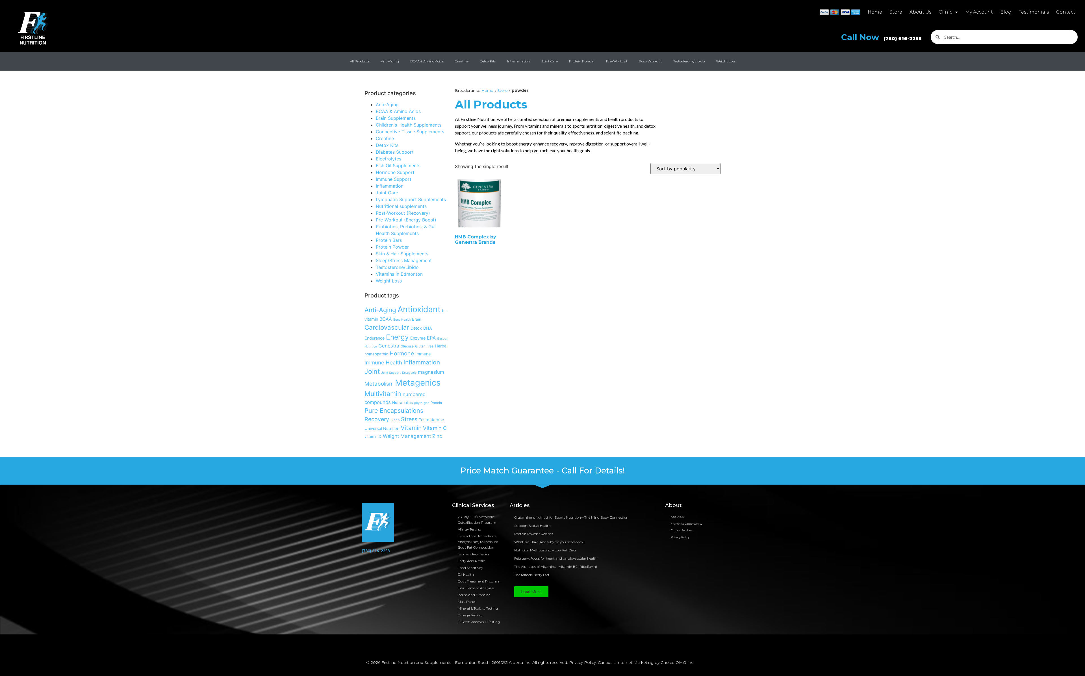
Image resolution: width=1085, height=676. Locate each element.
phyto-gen (421, 403)
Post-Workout (650, 61)
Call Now (881, 37)
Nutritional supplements (401, 206)
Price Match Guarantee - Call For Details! (542, 470)
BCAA (385, 319)
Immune (423, 353)
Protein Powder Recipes (533, 534)
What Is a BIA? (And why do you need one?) (549, 542)
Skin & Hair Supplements (402, 254)
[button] (531, 591)
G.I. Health (466, 574)
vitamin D (372, 436)
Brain (416, 319)
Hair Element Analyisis (476, 588)
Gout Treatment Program (479, 581)
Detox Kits (488, 61)
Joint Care (549, 61)
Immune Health (383, 362)
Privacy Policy (680, 537)
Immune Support (393, 179)
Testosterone (431, 419)
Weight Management (407, 436)
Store (895, 12)
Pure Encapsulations (393, 410)
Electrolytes (388, 159)
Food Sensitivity (470, 568)
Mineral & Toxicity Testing (478, 608)
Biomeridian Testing (474, 554)
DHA (427, 328)
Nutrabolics (402, 402)
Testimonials (1034, 12)
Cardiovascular (386, 327)
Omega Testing (470, 615)
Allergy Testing (469, 529)
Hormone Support (395, 172)
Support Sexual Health (532, 525)
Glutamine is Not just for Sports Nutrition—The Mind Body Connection (571, 517)
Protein (436, 403)
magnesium (431, 372)
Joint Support (391, 373)
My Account (979, 12)
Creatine (461, 61)
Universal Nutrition (381, 428)
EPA (431, 338)
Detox (416, 328)
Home (875, 12)
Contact (1065, 12)
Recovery (376, 419)
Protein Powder (582, 61)
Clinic (945, 12)
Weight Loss (725, 61)
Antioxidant (419, 309)
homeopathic (376, 354)
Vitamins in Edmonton (399, 274)
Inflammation (518, 61)
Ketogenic (409, 373)
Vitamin (411, 427)
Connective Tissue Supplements (410, 131)
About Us (920, 12)
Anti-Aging (390, 61)
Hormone (402, 353)
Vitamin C (435, 428)
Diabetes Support (395, 152)
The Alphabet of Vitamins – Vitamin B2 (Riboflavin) (555, 566)
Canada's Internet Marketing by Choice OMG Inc (645, 662)
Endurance (374, 338)
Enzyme (418, 338)
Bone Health (402, 319)
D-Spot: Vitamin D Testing (479, 622)
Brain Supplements (396, 118)
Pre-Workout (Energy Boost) (406, 220)
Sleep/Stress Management (404, 260)
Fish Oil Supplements (398, 165)
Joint (372, 371)
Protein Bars (389, 240)
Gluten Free (424, 346)
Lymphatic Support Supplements (411, 199)
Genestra (388, 346)
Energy (397, 337)
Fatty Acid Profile (471, 561)
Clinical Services (681, 530)
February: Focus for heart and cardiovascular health (556, 558)
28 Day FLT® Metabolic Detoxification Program (477, 520)
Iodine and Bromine (474, 595)
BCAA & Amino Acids (427, 61)
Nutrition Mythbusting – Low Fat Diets (545, 550)
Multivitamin (382, 394)
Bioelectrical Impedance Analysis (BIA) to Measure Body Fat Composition (478, 541)
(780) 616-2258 (376, 550)
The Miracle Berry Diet (532, 575)
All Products (360, 61)
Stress (409, 419)
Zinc (437, 436)
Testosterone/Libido (689, 61)
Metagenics (417, 383)
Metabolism (379, 384)
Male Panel (467, 601)
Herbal (441, 346)
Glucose (407, 346)
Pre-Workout (617, 61)
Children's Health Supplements (408, 125)
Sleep (395, 420)
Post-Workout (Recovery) (403, 213)
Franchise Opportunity (686, 523)
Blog (1006, 12)
